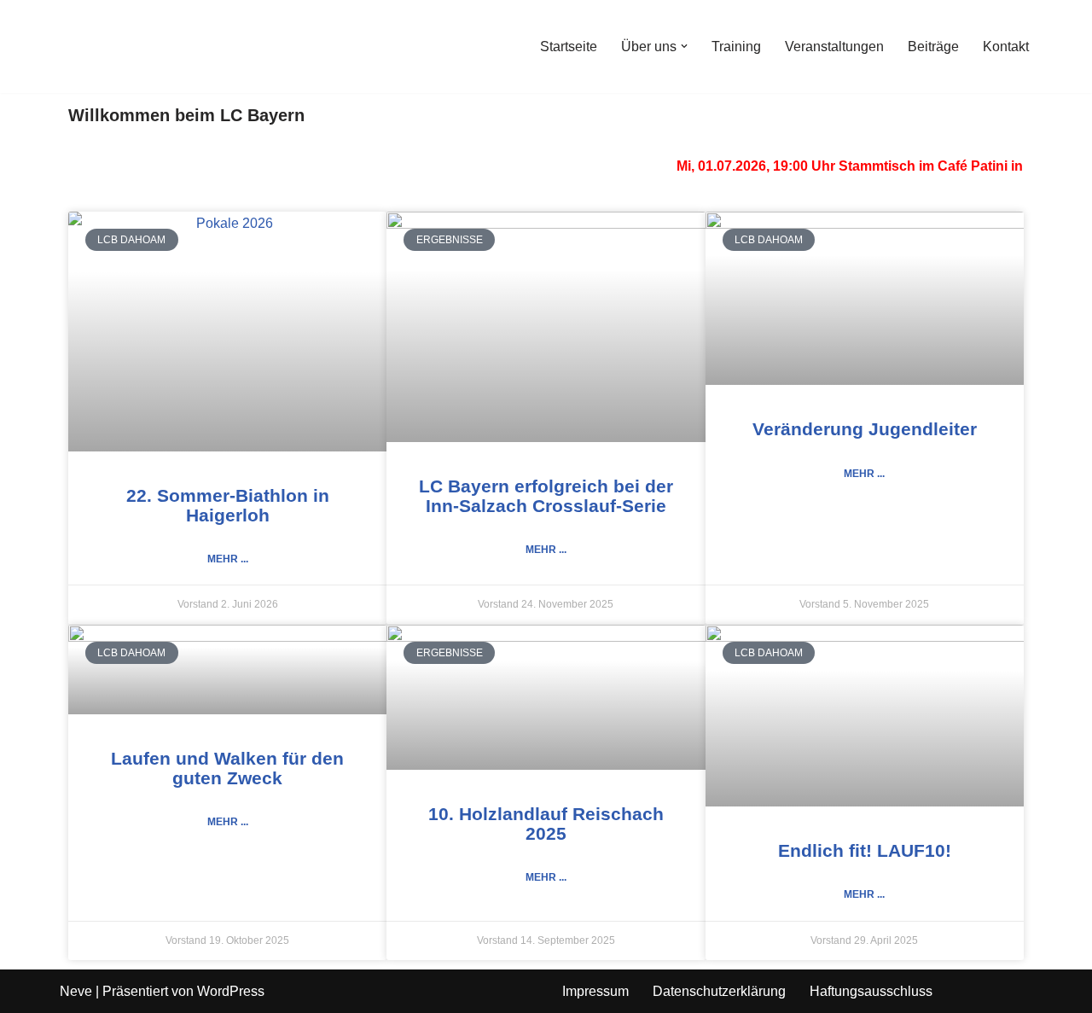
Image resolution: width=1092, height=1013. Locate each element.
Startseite (568, 46)
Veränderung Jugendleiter (864, 429)
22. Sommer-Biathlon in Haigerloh (227, 505)
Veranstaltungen (834, 46)
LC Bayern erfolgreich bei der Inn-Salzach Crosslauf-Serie (546, 495)
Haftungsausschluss (871, 991)
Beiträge (933, 46)
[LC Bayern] (111, 46)
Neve (76, 991)
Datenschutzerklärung (719, 991)
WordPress (230, 991)
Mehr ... (227, 559)
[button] (684, 46)
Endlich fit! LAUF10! (864, 850)
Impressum (595, 991)
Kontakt (1006, 46)
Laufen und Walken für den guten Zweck (227, 768)
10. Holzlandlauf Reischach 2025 (546, 823)
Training (736, 46)
